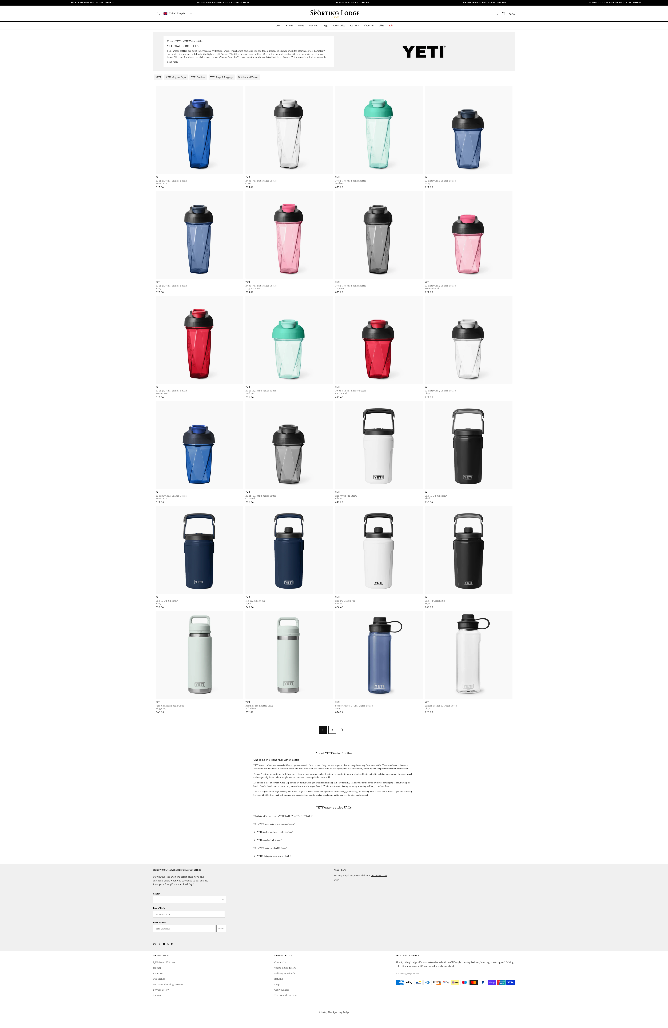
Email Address (159, 922)
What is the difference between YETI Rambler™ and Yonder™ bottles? (282, 816)
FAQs (277, 984)
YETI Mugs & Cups (176, 77)
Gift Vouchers (281, 989)
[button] (503, 13)
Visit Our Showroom (285, 995)
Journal (157, 968)
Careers (157, 995)
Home (170, 41)
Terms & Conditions (285, 968)
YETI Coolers (198, 77)
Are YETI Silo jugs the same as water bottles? (272, 856)
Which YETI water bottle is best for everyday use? (274, 824)
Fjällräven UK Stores (164, 962)
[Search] (496, 13)
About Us (158, 973)
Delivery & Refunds (284, 973)
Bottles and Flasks (248, 77)
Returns (278, 979)
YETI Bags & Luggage (221, 77)
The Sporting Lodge (339, 1012)
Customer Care (379, 875)
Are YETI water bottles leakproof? (267, 840)
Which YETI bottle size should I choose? (270, 848)
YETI (178, 41)
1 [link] (322, 730)
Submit (221, 928)
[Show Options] (223, 899)
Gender (156, 893)
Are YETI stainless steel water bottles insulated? (273, 832)
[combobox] (188, 899)
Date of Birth (159, 908)
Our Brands (159, 979)
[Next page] (341, 730)
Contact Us (280, 962)
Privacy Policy (161, 989)
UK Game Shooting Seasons (168, 984)
